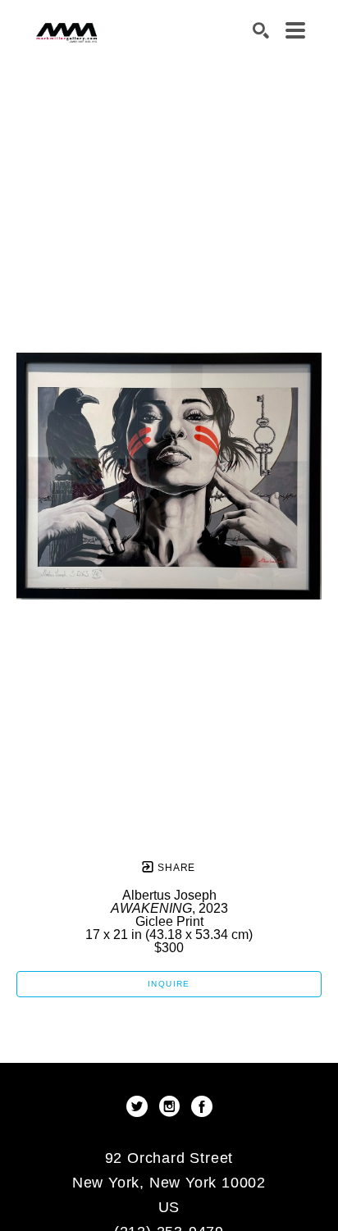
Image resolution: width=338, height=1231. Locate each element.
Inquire (169, 983)
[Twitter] (139, 1106)
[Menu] (295, 30)
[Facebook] (201, 1106)
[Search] (261, 30)
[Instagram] (172, 1106)
